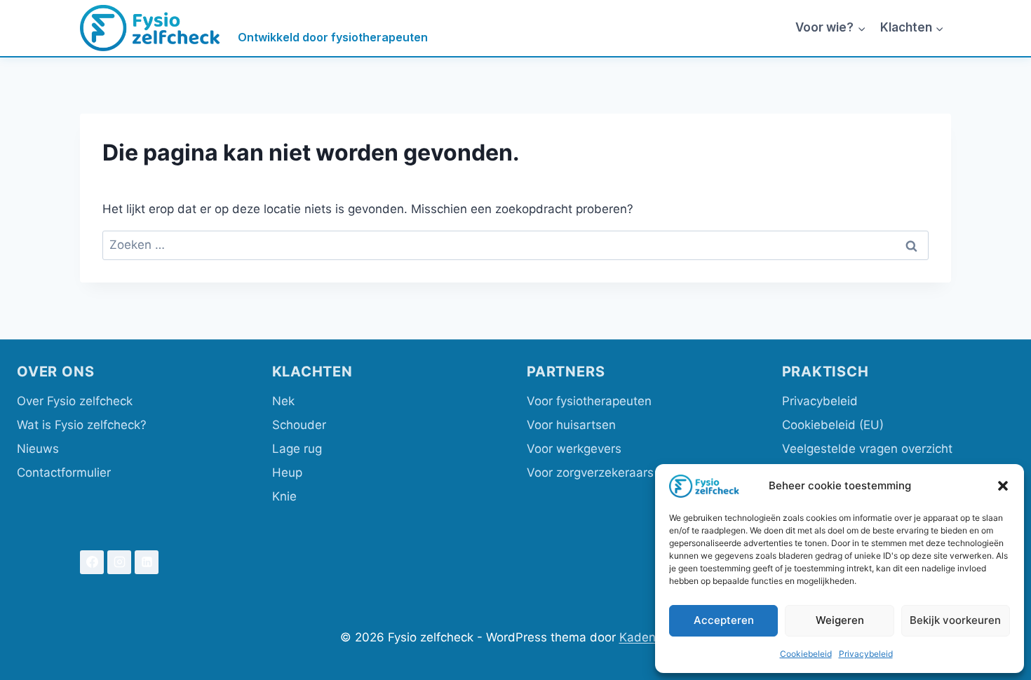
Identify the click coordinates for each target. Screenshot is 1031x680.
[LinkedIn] (147, 562)
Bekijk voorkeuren (955, 620)
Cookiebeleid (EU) (833, 425)
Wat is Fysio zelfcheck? (82, 425)
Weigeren (840, 620)
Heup (287, 472)
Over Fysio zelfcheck (75, 401)
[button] (1003, 486)
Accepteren (724, 620)
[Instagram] (119, 562)
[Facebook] (92, 562)
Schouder (299, 425)
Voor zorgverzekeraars (590, 472)
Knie (284, 496)
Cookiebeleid (806, 653)
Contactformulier (64, 472)
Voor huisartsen (571, 425)
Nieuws (38, 449)
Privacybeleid (866, 653)
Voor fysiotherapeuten (589, 401)
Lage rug (297, 449)
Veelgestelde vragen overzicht (867, 449)
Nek (283, 401)
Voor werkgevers (574, 449)
